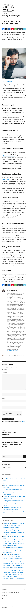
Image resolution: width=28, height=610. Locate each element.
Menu (23, 10)
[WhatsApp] (15, 29)
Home (3, 586)
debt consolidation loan (9, 156)
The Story (4, 595)
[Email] (24, 29)
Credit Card (18, 357)
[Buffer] (21, 29)
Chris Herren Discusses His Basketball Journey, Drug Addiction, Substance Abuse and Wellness (14, 525)
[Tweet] (6, 29)
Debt (22, 357)
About (3, 598)
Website (4, 404)
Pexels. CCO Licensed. (7, 81)
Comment (5, 372)
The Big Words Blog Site (11, 16)
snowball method (6, 179)
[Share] (3, 29)
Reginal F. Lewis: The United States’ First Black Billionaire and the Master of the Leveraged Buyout (13, 563)
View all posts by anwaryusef (13, 350)
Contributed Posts (21, 355)
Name (4, 392)
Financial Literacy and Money (8, 357)
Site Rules (4, 602)
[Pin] (12, 29)
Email (4, 398)
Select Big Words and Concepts (10, 592)
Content (4, 589)
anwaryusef (6, 355)
